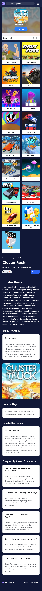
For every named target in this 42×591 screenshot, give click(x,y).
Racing (12, 258)
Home (4, 258)
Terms (25, 582)
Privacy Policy (35, 582)
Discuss (35, 272)
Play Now (21, 29)
